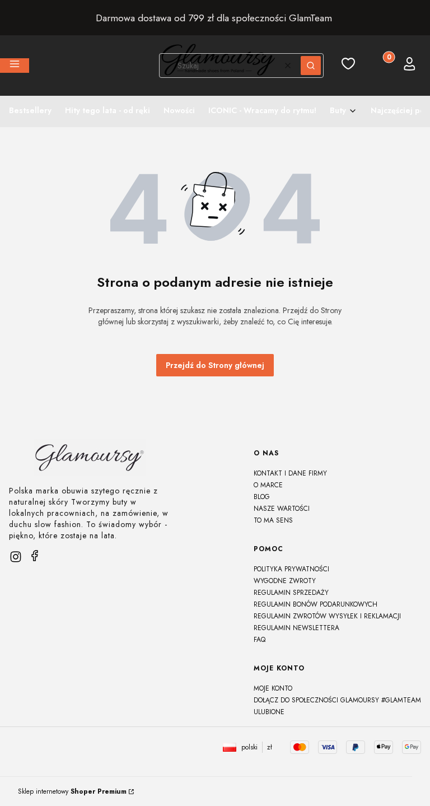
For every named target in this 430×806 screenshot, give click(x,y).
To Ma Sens (273, 520)
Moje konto (273, 688)
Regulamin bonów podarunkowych (315, 604)
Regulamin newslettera (296, 628)
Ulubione (269, 712)
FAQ (259, 640)
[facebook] (34, 555)
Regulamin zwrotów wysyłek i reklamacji (327, 616)
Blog (262, 497)
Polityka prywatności (291, 569)
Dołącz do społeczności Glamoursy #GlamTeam (337, 700)
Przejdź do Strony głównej (215, 365)
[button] (14, 65)
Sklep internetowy (72, 791)
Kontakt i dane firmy (290, 473)
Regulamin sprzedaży (291, 593)
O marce (268, 485)
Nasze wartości (282, 509)
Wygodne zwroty (285, 581)
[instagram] (15, 556)
